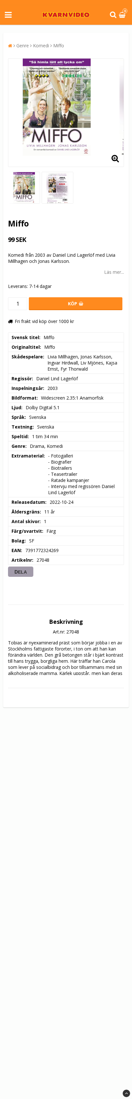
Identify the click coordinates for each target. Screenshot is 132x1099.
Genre (22, 45)
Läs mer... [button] (114, 272)
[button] (123, 15)
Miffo (58, 45)
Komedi (41, 45)
